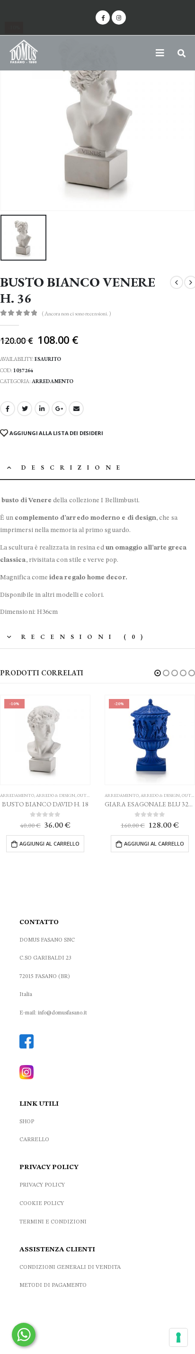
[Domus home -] (23, 53)
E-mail (76, 408)
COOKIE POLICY (41, 1203)
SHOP (26, 1122)
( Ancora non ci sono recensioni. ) (76, 313)
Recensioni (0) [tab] (84, 637)
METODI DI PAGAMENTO (53, 1285)
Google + (59, 408)
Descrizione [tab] (73, 467)
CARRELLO (34, 1140)
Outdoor (88, 795)
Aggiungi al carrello (49, 843)
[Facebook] (103, 17)
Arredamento (52, 381)
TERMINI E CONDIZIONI (53, 1222)
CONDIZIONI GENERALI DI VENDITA (70, 1267)
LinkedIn (42, 408)
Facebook (7, 408)
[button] (157, 673)
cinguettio (24, 408)
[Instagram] (119, 17)
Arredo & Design (55, 795)
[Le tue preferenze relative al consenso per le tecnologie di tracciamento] (178, 1337)
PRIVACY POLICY (42, 1185)
